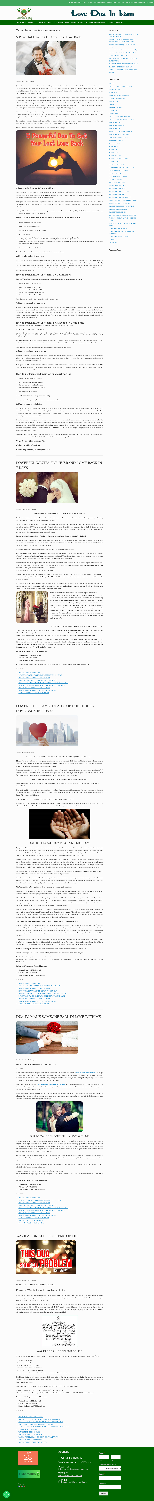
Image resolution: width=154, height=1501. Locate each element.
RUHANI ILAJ (113, 152)
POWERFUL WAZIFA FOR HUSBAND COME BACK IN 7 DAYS (40, 675)
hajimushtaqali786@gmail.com (72, 1482)
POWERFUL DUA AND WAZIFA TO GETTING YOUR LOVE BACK (41, 685)
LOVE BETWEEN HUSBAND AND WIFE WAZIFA (35, 1424)
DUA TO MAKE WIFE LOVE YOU (119, 237)
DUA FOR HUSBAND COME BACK (30, 1417)
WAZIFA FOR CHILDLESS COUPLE (31, 1439)
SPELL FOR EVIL (114, 146)
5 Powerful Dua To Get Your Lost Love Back (48, 36)
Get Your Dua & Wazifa (108, 1465)
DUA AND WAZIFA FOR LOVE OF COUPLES (34, 688)
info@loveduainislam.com (70, 1475)
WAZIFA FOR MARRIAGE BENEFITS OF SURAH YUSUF (38, 1437)
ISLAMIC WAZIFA (45, 23)
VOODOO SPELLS (114, 143)
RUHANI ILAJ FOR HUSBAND (118, 158)
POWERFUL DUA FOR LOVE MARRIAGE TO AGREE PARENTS (40, 1422)
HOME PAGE (21, 23)
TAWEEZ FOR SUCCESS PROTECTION (121, 206)
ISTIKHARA (32, 23)
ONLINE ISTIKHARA (115, 179)
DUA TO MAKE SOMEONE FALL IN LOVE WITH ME (37, 690)
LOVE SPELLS (113, 110)
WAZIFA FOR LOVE (115, 122)
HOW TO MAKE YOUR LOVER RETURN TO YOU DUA (37, 680)
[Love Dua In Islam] (24, 13)
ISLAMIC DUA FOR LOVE (117, 188)
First (100, 1460)
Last (112, 1460)
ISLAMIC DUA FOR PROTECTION (120, 197)
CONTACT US (113, 161)
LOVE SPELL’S (70, 23)
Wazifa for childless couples (117, 185)
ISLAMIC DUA (58, 23)
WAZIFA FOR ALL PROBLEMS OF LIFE (47, 1235)
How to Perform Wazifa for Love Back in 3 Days (123, 50)
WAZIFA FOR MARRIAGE (117, 125)
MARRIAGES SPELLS (116, 140)
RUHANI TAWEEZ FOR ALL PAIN (119, 203)
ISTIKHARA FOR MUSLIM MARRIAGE (121, 119)
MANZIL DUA (113, 101)
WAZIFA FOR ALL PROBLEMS (119, 134)
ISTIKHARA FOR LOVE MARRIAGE (120, 86)
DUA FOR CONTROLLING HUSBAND (121, 67)
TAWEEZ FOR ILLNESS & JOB (29, 1432)
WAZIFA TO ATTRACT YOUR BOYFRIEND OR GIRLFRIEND (39, 1419)
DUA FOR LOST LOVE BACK (118, 228)
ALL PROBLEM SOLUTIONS (118, 176)
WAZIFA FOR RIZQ (115, 128)
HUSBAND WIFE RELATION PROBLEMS (122, 167)
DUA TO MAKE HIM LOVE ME (29, 672)
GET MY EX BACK (115, 173)
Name (102, 1453)
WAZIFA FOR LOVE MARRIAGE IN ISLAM (33, 693)
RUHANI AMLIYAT (115, 155)
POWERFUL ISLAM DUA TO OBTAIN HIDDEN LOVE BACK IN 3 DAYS (43, 683)
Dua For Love (113, 243)
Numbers (102, 1483)
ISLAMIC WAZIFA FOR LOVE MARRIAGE (122, 215)
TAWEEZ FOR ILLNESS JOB (118, 209)
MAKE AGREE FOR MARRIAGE (119, 95)
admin (32, 81)
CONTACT (119, 23)
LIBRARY (110, 23)
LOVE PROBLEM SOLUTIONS (118, 170)
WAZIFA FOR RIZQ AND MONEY (30, 1434)
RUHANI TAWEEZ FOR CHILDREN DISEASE (123, 200)
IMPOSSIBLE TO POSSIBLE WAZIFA (120, 131)
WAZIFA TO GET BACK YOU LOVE (30, 1220)
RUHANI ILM (82, 23)
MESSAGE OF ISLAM (116, 107)
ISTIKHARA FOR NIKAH (117, 182)
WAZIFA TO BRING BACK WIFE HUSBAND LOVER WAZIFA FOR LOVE (43, 1427)
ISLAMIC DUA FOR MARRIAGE (119, 191)
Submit (103, 1493)
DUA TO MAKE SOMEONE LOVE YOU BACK (34, 678)
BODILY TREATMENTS (97, 23)
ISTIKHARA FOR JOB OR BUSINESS (120, 116)
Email (102, 1474)
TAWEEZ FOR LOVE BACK (27, 1429)
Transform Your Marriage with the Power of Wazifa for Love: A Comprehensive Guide (122, 40)
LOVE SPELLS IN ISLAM (117, 98)
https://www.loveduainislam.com (73, 1468)
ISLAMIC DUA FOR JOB (116, 194)
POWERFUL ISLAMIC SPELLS (118, 137)
